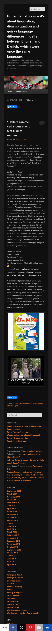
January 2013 (12, 538)
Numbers (11, 598)
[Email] (39, 627)
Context (10, 583)
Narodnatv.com (13, 471)
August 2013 (12, 520)
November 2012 (13, 544)
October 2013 (12, 517)
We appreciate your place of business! (23, 435)
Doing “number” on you (17, 432)
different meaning (14, 586)
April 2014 (11, 508)
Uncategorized (37, 403)
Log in (10, 623)
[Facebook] (13, 627)
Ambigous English (15, 577)
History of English (15, 592)
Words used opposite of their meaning (23, 613)
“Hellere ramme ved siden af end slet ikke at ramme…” (18, 128)
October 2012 (12, 546)
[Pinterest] (30, 627)
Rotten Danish (13, 601)
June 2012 (11, 558)
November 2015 (13, 496)
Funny (17, 403)
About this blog (21, 91)
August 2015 (12, 499)
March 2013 (12, 532)
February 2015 (13, 502)
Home (10, 91)
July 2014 (11, 505)
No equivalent (25, 403)
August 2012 (12, 552)
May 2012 (11, 561)
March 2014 (12, 511)
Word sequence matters (17, 610)
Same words (12, 604)
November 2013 (13, 514)
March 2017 (12, 493)
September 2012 (14, 549)
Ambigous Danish (14, 574)
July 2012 (11, 555)
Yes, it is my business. (16, 440)
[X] (21, 627)
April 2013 (11, 529)
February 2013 (13, 535)
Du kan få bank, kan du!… (18, 438)
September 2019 (14, 491)
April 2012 (11, 564)
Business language (15, 580)
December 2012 (13, 541)
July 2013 (11, 523)
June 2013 (11, 526)
